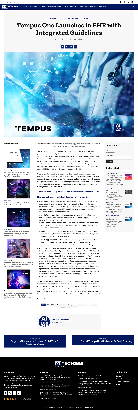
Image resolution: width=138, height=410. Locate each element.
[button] (133, 7)
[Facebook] (121, 2)
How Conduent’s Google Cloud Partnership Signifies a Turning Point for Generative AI (114, 195)
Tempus (61, 286)
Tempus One (73, 307)
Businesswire (49, 299)
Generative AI (110, 188)
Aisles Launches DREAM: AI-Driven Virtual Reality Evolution (18, 204)
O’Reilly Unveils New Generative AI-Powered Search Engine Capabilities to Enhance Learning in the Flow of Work (94, 383)
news (80, 305)
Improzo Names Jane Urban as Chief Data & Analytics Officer (35, 342)
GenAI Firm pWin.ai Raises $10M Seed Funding (106, 341)
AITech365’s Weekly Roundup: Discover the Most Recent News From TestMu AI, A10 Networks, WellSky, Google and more (114, 181)
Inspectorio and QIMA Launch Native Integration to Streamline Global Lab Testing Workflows (114, 222)
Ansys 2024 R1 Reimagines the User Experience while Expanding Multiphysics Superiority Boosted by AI (19, 296)
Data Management (83, 378)
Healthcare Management (71, 18)
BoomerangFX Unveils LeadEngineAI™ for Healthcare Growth (73, 192)
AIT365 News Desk (64, 39)
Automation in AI (111, 173)
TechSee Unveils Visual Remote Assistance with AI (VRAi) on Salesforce (16, 234)
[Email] (75, 46)
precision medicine (90, 305)
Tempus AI (63, 307)
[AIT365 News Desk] (44, 321)
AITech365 (50, 305)
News (86, 18)
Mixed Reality (8, 170)
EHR (57, 305)
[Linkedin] (128, 2)
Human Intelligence (84, 394)
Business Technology (112, 215)
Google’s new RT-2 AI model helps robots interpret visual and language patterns (92, 391)
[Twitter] (132, 2)
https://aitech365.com (58, 322)
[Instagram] (124, 2)
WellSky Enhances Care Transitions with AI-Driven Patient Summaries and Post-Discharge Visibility (114, 208)
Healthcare (54, 18)
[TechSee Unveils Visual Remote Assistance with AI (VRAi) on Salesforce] (19, 217)
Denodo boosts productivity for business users (94, 376)
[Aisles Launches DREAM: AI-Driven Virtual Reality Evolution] (19, 189)
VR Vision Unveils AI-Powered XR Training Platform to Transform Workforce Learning (17, 174)
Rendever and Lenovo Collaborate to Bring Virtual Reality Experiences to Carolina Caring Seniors (18, 264)
